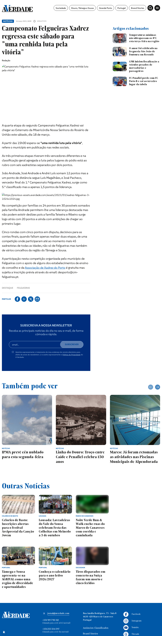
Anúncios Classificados (95, 628)
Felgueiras (23, 287)
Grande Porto (105, 8)
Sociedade (61, 8)
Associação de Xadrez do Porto (45, 267)
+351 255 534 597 (50, 629)
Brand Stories (137, 8)
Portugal (121, 8)
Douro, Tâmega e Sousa (82, 8)
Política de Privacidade (71, 355)
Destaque (7, 287)
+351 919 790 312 (50, 620)
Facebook (136, 614)
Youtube (135, 628)
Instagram (136, 621)
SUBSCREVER (72, 344)
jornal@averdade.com (58, 613)
